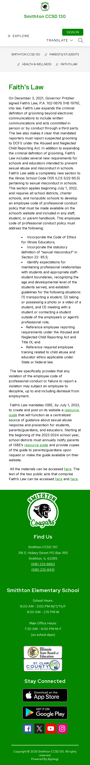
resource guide (36, 445)
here (67, 469)
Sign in (73, 32)
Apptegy (53, 759)
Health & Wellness (36, 64)
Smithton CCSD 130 (25, 54)
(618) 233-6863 (43, 564)
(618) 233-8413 (42, 570)
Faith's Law (69, 64)
